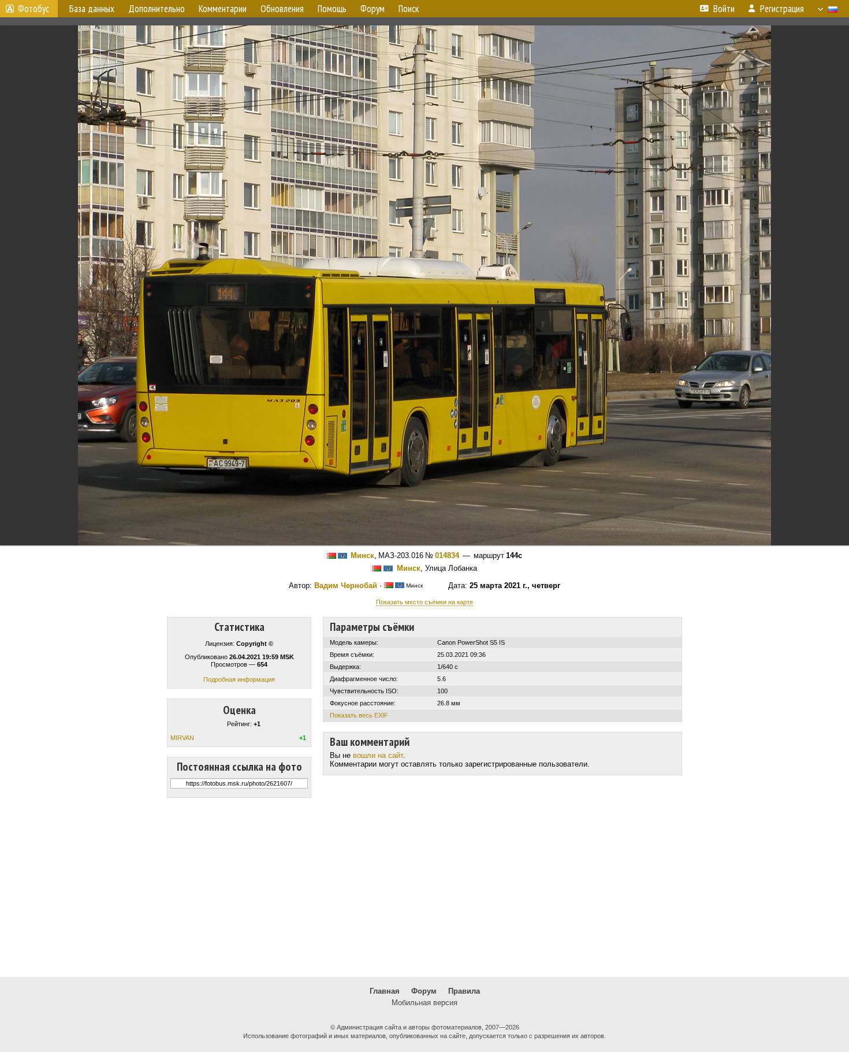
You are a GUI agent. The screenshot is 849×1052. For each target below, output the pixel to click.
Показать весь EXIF (359, 715)
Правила (464, 991)
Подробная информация (239, 679)
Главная (385, 991)
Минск (362, 555)
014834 (447, 555)
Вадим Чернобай (345, 585)
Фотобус (33, 8)
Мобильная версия (424, 1002)
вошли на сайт (378, 755)
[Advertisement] (424, 887)
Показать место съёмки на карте (424, 602)
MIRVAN (182, 737)
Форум (424, 991)
